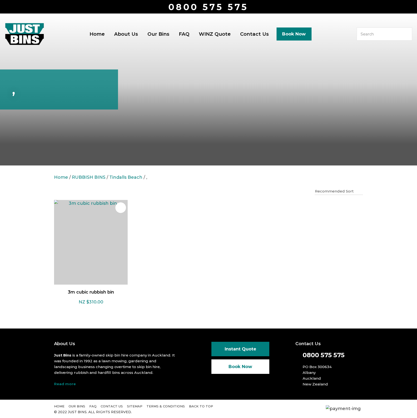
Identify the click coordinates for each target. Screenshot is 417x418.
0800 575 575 (208, 7)
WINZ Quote (215, 34)
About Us (126, 34)
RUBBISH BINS (88, 177)
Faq (93, 406)
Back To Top (201, 406)
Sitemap (134, 406)
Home (97, 34)
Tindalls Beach (125, 177)
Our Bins (158, 34)
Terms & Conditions (165, 406)
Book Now (294, 34)
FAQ (184, 34)
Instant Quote (240, 349)
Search (406, 34)
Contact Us (254, 34)
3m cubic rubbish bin (91, 292)
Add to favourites (120, 207)
